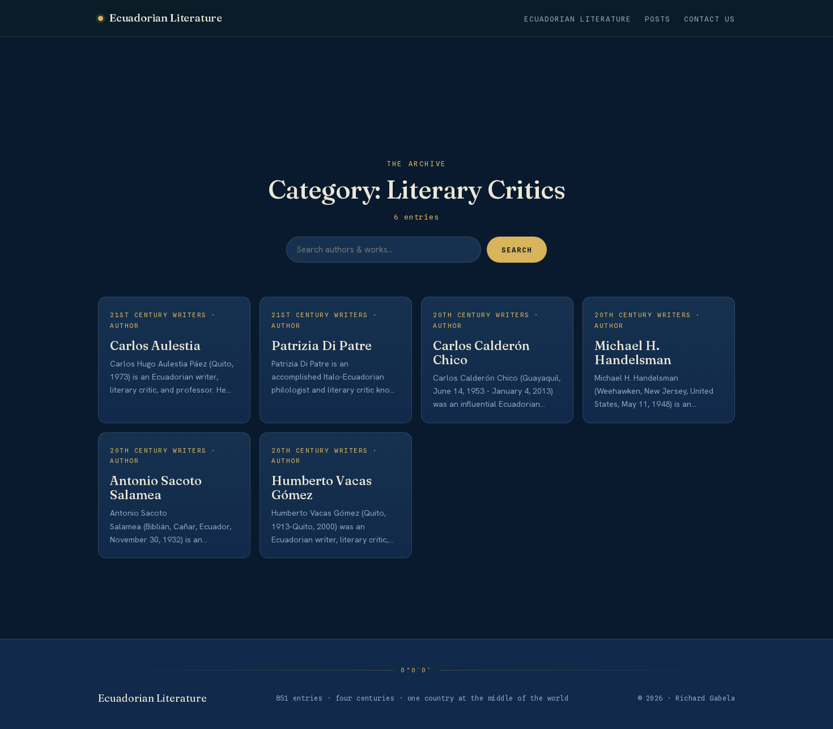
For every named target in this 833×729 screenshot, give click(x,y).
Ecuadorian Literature (165, 17)
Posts (657, 19)
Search (517, 250)
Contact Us (709, 19)
